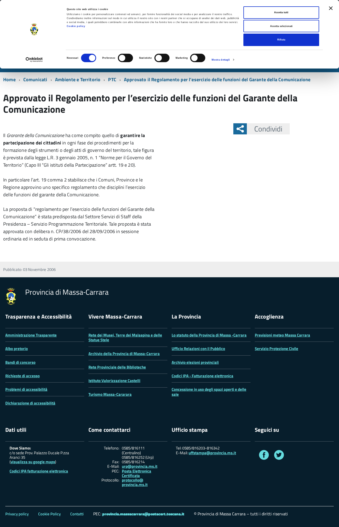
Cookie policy (76, 26)
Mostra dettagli (221, 59)
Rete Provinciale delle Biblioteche (117, 367)
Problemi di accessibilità (26, 389)
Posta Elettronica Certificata (136, 473)
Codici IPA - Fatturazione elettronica (202, 376)
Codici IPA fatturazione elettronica (39, 471)
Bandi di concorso (20, 362)
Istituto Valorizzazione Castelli (114, 381)
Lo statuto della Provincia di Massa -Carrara (209, 335)
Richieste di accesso (22, 376)
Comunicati (35, 79)
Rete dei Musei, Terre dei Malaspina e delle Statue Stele (125, 337)
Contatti (77, 514)
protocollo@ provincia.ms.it (135, 482)
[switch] (125, 58)
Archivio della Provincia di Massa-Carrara (124, 354)
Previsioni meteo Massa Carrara (282, 335)
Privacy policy (17, 514)
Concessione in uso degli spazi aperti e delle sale (209, 391)
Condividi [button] (268, 128)
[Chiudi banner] (331, 8)
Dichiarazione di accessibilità (30, 403)
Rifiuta (281, 39)
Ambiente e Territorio (78, 79)
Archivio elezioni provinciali (195, 362)
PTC (112, 79)
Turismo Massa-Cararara (110, 394)
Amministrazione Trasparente (31, 335)
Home (9, 79)
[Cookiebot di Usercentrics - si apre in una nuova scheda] (34, 59)
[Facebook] (264, 456)
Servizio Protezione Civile (276, 349)
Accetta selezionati (281, 26)
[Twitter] (279, 456)
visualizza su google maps (33, 462)
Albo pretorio (16, 349)
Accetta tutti (281, 12)
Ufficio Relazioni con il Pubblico (198, 349)
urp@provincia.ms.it (139, 466)
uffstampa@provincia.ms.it (212, 453)
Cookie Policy (49, 514)
